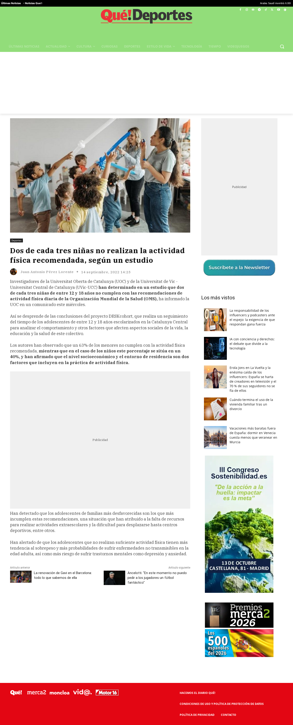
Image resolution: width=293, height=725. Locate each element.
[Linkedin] (100, 602)
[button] (282, 46)
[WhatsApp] (79, 602)
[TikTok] (266, 10)
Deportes (16, 240)
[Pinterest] (68, 602)
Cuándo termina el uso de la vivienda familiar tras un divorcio (251, 404)
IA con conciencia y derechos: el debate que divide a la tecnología (252, 343)
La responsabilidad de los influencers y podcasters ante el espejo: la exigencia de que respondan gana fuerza (252, 317)
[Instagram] (246, 10)
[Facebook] (240, 10)
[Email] (110, 602)
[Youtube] (278, 10)
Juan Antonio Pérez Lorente (47, 272)
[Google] (285, 10)
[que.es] (146, 18)
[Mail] (253, 10)
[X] (272, 10)
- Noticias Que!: (32, 3)
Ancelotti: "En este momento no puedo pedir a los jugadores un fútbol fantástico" (157, 578)
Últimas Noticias (11, 3)
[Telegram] (259, 10)
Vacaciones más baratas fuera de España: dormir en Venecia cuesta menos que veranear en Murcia (253, 435)
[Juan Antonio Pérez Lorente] (14, 271)
